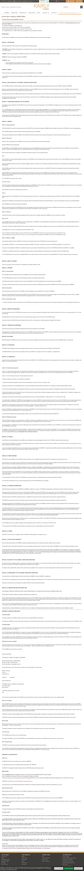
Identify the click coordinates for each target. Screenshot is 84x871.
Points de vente (4, 864)
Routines (32, 13)
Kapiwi (23, 861)
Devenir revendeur (45, 861)
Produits (14, 13)
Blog (38, 13)
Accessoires (24, 864)
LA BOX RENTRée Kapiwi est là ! (69, 13)
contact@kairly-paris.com (27, 30)
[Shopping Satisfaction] (42, 2)
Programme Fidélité (5, 861)
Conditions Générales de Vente (68, 862)
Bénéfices (23, 13)
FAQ (43, 856)
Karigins (23, 856)
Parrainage (3, 862)
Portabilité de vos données (67, 861)
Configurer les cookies (66, 865)
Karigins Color (24, 858)
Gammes (6, 13)
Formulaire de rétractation (67, 859)
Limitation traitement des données (69, 858)
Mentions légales (65, 856)
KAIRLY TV (46, 13)
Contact (54, 13)
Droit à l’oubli (65, 864)
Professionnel (24, 862)
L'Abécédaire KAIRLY (5, 859)
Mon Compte (44, 859)
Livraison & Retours (46, 858)
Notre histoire (4, 856)
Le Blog (2, 858)
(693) (47, 2)
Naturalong (24, 859)
